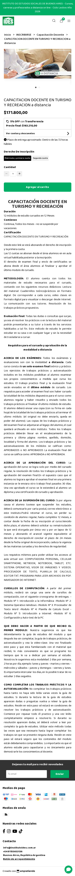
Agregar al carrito (37, 187)
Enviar (60, 774)
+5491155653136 (12, 851)
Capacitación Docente (51, 35)
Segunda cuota (40, 158)
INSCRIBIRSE (24, 35)
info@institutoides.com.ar (19, 848)
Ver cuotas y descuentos (20, 133)
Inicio (7, 35)
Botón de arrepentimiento (19, 859)
